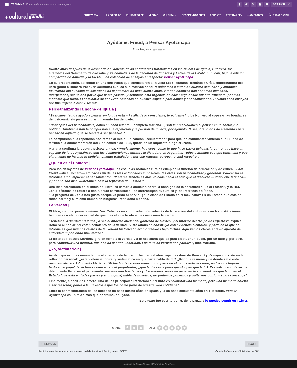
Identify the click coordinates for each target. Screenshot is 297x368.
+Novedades (255, 15)
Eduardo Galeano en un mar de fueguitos (49, 4)
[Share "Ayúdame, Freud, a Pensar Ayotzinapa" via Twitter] (134, 327)
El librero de (135, 15)
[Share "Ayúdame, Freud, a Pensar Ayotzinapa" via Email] (141, 327)
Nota (148, 49)
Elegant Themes (143, 364)
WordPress (169, 364)
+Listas (153, 15)
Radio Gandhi (280, 15)
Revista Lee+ (234, 15)
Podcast (215, 15)
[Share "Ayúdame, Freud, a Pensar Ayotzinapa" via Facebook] (127, 327)
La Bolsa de (113, 15)
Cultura (168, 15)
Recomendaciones (193, 15)
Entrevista (91, 15)
